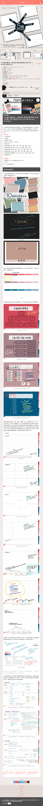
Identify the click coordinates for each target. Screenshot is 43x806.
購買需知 (16, 95)
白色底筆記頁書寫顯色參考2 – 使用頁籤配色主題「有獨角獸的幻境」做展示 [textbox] (21, 736)
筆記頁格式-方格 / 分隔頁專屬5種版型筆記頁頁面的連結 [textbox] (21, 604)
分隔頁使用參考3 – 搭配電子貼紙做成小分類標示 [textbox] (21, 388)
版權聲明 (10, 95)
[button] (3, 2)
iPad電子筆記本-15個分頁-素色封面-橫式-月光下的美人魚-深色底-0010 (8, 773)
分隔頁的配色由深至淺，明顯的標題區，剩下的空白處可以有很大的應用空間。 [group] (21, 302)
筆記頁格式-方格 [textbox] (21, 458)
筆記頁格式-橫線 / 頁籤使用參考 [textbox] (21, 546)
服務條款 (21, 788)
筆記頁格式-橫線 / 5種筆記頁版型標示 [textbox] (21, 575)
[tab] (4, 96)
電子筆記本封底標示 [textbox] (21, 667)
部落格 (21, 791)
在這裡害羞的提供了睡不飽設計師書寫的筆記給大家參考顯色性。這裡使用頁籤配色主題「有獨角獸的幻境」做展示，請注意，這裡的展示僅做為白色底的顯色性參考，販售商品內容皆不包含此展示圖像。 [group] (21, 678)
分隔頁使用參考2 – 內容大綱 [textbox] (21, 359)
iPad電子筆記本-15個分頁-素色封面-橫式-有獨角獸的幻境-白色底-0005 (20, 773)
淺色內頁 (10, 5)
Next (41, 54)
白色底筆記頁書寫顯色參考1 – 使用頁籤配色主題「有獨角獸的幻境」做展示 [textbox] (21, 707)
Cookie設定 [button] (4, 803)
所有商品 (21, 793)
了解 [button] (9, 803)
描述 (4, 95)
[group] (21, 286)
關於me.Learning (21, 795)
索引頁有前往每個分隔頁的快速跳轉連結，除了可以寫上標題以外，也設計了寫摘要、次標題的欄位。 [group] (21, 269)
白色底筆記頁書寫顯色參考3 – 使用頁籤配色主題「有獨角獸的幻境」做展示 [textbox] (21, 766)
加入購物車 (37, 88)
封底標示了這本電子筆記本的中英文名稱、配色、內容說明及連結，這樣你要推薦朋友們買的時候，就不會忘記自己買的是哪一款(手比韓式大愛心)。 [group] (21, 638)
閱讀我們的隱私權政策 (17, 801)
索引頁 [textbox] (21, 298)
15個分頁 (6, 5)
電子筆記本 (2, 5)
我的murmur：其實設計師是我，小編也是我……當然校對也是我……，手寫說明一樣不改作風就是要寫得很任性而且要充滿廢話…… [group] (21, 672)
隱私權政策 (21, 786)
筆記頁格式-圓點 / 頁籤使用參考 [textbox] (21, 487)
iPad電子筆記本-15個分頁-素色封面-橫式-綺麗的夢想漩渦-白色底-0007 (33, 773)
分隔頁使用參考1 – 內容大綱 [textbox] (21, 330)
